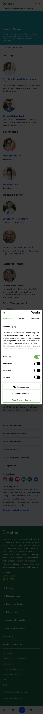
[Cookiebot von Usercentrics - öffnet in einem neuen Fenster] (30, 312)
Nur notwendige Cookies (21, 400)
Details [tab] (21, 319)
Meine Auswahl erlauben (21, 393)
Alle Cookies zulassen (21, 387)
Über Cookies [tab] (35, 319)
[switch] (37, 363)
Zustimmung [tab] (8, 319)
